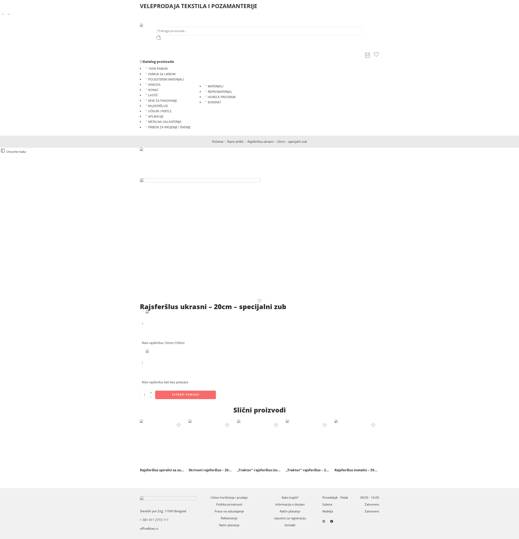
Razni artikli (235, 142)
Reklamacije (229, 518)
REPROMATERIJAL (220, 92)
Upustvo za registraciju (290, 518)
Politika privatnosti (229, 504)
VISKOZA (154, 85)
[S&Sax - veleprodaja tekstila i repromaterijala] (146, 25)
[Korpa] (367, 55)
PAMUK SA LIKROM (162, 74)
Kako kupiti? (290, 497)
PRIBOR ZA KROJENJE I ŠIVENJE (169, 127)
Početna (217, 142)
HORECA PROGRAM (222, 97)
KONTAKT (214, 102)
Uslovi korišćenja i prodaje (229, 497)
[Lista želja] (376, 55)
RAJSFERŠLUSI (158, 106)
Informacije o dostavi (290, 504)
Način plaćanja (229, 525)
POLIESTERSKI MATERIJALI (166, 79)
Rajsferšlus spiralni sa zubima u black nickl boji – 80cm (162, 470)
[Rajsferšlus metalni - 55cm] (357, 442)
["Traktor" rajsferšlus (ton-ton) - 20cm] (259, 442)
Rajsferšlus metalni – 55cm (357, 470)
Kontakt (290, 525)
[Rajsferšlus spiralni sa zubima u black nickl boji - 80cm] (162, 442)
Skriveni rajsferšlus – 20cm (211, 470)
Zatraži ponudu (185, 394)
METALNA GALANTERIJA (164, 122)
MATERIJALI (215, 86)
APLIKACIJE (155, 116)
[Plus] (151, 393)
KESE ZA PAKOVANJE (162, 101)
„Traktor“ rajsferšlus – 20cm (308, 470)
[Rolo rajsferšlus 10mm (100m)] (143, 325)
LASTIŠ (153, 95)
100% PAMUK (158, 69)
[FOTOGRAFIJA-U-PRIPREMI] (155, 163)
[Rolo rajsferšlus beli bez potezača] (143, 364)
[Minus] (151, 397)
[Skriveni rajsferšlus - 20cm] (211, 442)
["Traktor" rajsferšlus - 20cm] (308, 442)
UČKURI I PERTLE (160, 111)
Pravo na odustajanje (229, 511)
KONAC (153, 90)
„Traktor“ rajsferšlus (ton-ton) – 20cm (259, 470)
